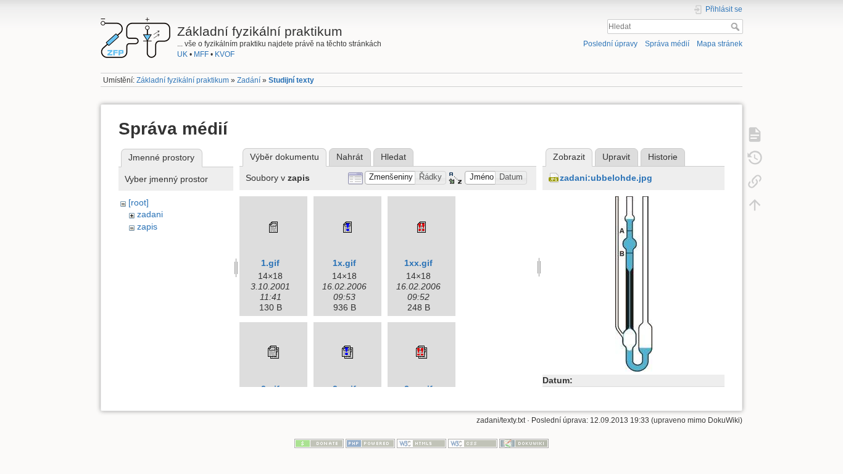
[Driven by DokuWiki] (524, 443)
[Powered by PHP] (370, 443)
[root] (138, 202)
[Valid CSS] (472, 443)
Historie (663, 157)
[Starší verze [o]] (755, 157)
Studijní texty (291, 80)
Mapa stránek (719, 44)
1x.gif (344, 263)
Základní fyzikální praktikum (182, 80)
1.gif (270, 263)
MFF (201, 54)
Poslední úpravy (610, 44)
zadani (150, 214)
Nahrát (349, 157)
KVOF (225, 54)
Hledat (736, 26)
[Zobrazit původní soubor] (633, 283)
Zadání (248, 80)
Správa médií (667, 44)
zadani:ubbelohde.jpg (606, 178)
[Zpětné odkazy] (755, 181)
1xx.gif (418, 263)
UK (182, 54)
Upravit (616, 157)
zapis (147, 226)
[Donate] (319, 443)
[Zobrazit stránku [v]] (755, 134)
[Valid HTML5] (421, 443)
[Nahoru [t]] (755, 204)
